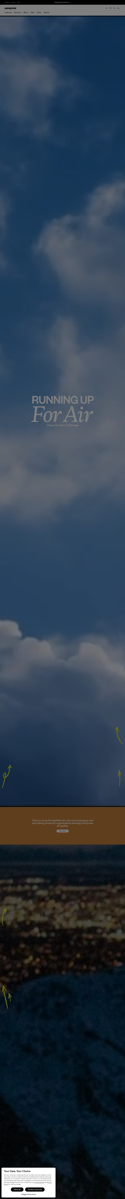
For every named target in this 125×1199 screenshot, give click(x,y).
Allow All (17, 1189)
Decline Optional (35, 1189)
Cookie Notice (39, 1182)
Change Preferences (28, 1194)
